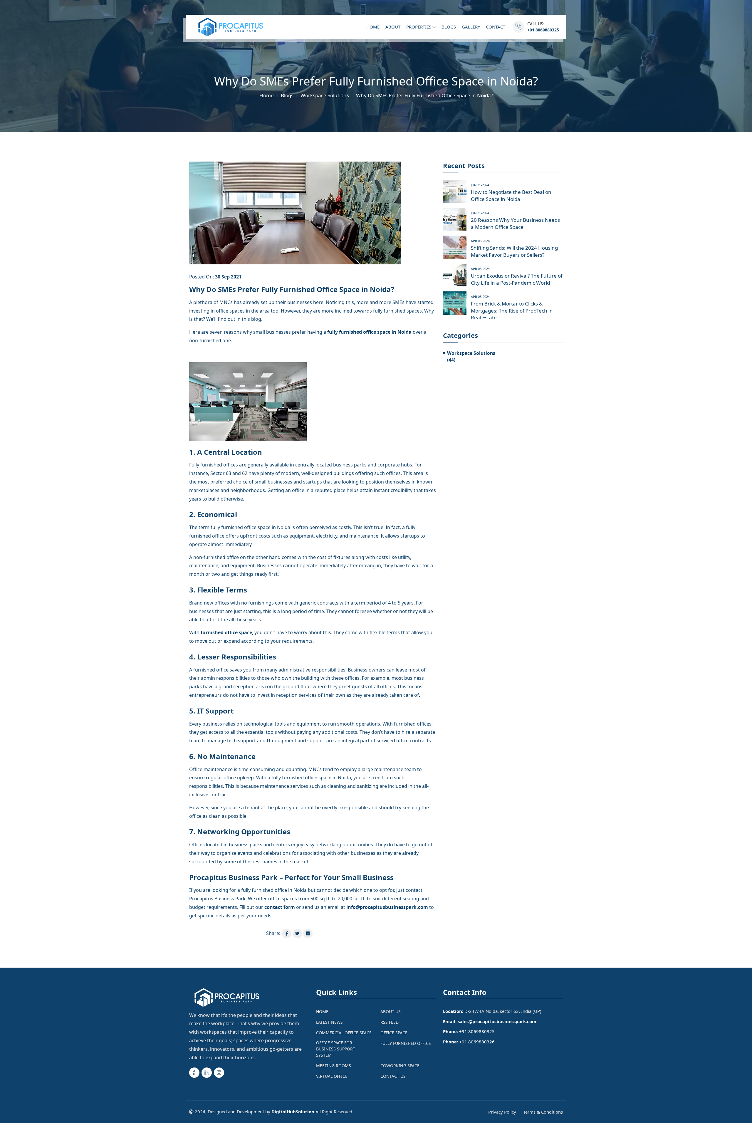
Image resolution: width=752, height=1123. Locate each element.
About (392, 27)
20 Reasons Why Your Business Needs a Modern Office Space (515, 223)
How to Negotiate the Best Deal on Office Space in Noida (511, 195)
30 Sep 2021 (228, 276)
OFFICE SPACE (393, 1032)
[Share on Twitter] (297, 933)
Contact (495, 27)
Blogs (449, 27)
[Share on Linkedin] (308, 933)
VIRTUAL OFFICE (332, 1076)
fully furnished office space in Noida (369, 332)
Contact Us (393, 1076)
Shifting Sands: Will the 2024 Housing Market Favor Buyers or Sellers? (514, 251)
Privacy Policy (502, 1112)
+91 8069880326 (477, 1042)
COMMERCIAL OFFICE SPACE (344, 1032)
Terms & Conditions (543, 1112)
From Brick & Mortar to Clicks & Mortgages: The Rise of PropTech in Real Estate (512, 310)
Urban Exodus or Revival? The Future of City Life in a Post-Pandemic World (517, 279)
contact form (279, 907)
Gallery (471, 27)
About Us (390, 1011)
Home (373, 27)
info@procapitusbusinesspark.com (387, 907)
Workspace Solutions (325, 95)
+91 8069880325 (543, 30)
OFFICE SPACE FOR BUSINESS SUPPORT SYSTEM (335, 1049)
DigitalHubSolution (292, 1111)
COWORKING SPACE (399, 1065)
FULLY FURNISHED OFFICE (405, 1043)
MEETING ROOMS (333, 1065)
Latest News (329, 1022)
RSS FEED (389, 1022)
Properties (419, 27)
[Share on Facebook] (286, 933)
